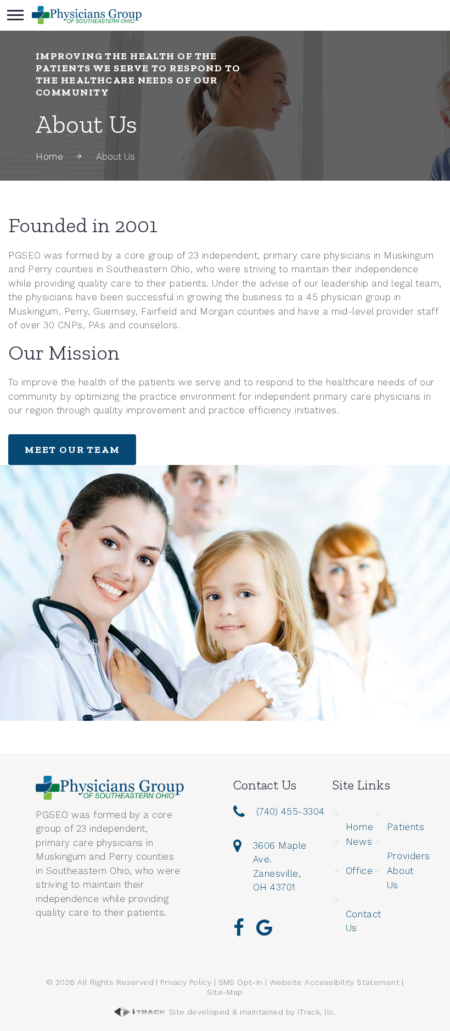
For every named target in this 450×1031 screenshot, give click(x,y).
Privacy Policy (185, 982)
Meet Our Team (72, 450)
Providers (408, 855)
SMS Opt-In (240, 982)
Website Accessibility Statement (334, 982)
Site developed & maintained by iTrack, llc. (250, 1011)
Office (359, 870)
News (359, 841)
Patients (405, 826)
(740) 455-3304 (290, 811)
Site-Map (225, 992)
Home (49, 156)
